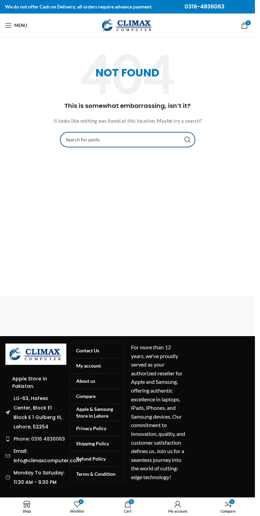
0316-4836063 (204, 6)
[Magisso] (190, 316)
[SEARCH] (187, 139)
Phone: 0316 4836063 (39, 439)
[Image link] (35, 353)
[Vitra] (65, 316)
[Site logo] (127, 25)
